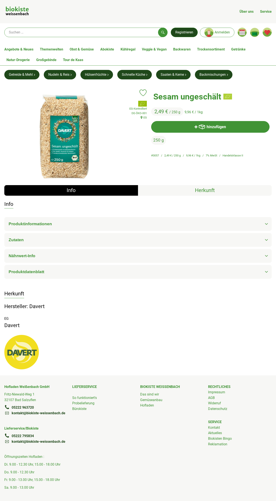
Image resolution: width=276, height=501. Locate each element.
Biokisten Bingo (220, 438)
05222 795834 (23, 436)
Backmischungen (212, 74)
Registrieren (184, 32)
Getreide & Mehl (21, 74)
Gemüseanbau (151, 400)
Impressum (216, 392)
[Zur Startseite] (17, 11)
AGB (211, 398)
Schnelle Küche (133, 74)
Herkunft (205, 190)
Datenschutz (217, 409)
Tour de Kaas (73, 60)
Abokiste (107, 49)
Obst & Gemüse (82, 49)
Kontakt (214, 427)
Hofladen (147, 405)
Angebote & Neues (18, 49)
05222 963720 (23, 407)
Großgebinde (46, 60)
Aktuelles (215, 433)
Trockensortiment (211, 49)
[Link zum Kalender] (242, 32)
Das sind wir (149, 394)
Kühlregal (128, 49)
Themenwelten (51, 49)
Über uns (247, 11)
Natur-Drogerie (18, 60)
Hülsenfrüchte (95, 74)
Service (266, 11)
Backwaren (182, 49)
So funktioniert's (84, 398)
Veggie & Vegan (154, 49)
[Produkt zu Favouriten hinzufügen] (143, 93)
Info (71, 190)
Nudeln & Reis (58, 74)
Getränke (238, 49)
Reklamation (217, 444)
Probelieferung (83, 403)
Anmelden (222, 32)
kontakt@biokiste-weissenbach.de (38, 413)
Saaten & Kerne (172, 74)
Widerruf (214, 403)
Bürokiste (79, 409)
